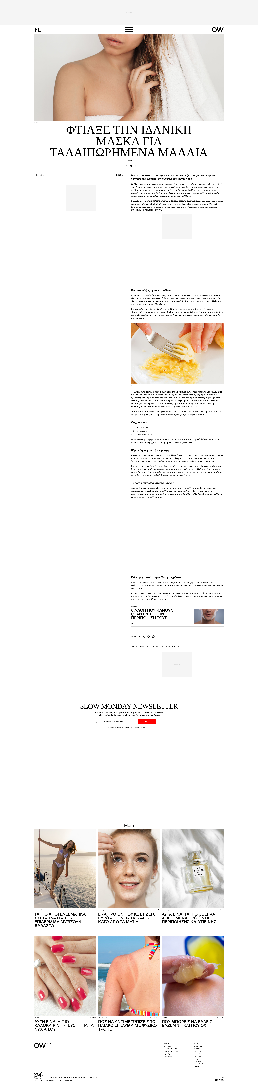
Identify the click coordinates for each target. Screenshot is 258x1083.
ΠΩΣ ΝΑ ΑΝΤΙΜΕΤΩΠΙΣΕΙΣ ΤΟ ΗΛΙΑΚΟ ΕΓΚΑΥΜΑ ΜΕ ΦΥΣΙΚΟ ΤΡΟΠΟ (127, 1026)
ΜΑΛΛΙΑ (142, 647)
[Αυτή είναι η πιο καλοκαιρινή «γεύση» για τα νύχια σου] (65, 976)
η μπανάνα (216, 295)
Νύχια (36, 1017)
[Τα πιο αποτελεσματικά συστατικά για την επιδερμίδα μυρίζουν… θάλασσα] (65, 868)
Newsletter (168, 1056)
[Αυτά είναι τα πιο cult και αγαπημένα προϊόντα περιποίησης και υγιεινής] (193, 868)
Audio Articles (199, 1064)
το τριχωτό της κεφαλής (174, 401)
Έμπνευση (197, 1061)
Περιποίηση (166, 910)
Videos (196, 1066)
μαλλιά (157, 298)
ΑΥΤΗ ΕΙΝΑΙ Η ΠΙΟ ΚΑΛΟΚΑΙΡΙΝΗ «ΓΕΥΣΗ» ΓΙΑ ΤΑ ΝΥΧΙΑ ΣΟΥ (64, 1026)
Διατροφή (197, 1051)
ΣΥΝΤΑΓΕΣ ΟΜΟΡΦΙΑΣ (172, 647)
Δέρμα (164, 1017)
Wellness (197, 1049)
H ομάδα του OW (170, 1049)
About (166, 1044)
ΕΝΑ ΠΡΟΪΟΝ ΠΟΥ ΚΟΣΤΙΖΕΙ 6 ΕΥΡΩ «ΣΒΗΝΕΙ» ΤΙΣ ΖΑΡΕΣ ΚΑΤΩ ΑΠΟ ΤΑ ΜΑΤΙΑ (126, 918)
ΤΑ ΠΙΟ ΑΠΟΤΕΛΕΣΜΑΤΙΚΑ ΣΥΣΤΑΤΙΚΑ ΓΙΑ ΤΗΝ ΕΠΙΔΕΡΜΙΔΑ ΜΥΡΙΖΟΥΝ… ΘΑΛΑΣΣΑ (60, 920)
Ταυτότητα (168, 1046)
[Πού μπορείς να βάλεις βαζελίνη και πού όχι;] (193, 976)
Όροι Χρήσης (169, 1054)
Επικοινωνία (168, 1059)
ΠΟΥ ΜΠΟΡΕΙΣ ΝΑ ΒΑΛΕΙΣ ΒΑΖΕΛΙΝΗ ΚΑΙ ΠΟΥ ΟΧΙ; (187, 1024)
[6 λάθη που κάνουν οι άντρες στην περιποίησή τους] (209, 616)
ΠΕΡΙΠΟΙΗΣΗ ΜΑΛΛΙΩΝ (155, 647)
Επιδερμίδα (38, 910)
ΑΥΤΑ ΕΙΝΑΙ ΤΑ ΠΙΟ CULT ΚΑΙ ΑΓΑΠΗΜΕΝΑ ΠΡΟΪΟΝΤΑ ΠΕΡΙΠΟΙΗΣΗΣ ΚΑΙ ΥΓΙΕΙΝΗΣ (189, 918)
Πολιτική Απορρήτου (171, 1051)
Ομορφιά (129, 161)
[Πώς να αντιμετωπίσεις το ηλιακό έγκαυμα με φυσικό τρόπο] (129, 976)
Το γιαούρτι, (137, 392)
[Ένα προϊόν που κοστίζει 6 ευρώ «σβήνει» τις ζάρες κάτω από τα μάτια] (129, 868)
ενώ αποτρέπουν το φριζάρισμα (190, 395)
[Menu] (129, 29)
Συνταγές (197, 1054)
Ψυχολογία (198, 1046)
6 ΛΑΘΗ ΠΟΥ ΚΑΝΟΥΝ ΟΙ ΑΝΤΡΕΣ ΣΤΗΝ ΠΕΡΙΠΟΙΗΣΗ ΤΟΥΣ (152, 614)
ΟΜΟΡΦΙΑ (134, 647)
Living (196, 1059)
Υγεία (196, 1044)
